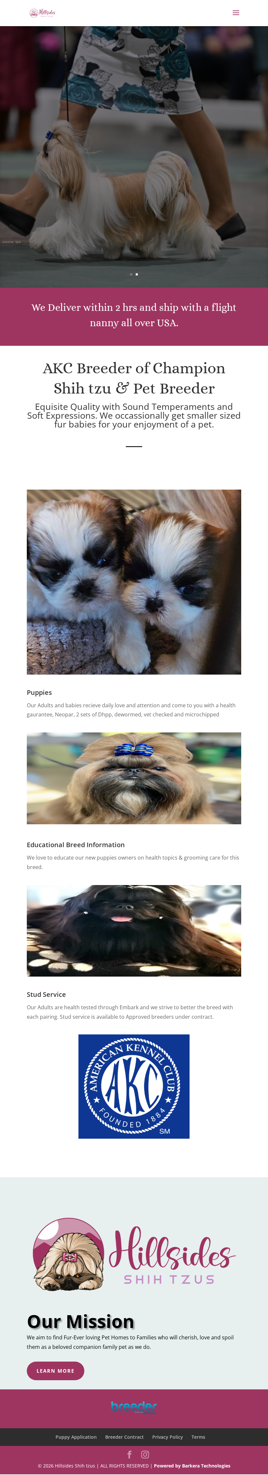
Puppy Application (76, 1437)
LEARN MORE (56, 1370)
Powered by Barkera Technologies (192, 1466)
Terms (198, 1437)
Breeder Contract (124, 1437)
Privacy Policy (167, 1437)
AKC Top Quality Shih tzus (134, 140)
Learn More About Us (134, 181)
